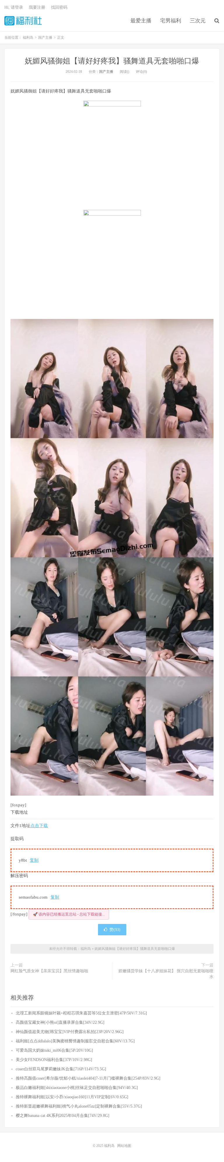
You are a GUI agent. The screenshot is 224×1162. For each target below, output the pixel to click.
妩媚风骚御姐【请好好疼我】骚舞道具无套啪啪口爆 (112, 61)
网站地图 (124, 1146)
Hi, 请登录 (13, 7)
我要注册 (37, 7)
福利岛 (23, 20)
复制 (34, 860)
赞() (114, 929)
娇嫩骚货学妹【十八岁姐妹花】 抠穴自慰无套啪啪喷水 (166, 974)
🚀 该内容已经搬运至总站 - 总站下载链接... (69, 914)
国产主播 (106, 72)
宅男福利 (170, 21)
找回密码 (59, 7)
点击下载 (39, 825)
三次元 (198, 21)
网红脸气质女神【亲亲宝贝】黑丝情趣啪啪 (49, 971)
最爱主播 (140, 21)
